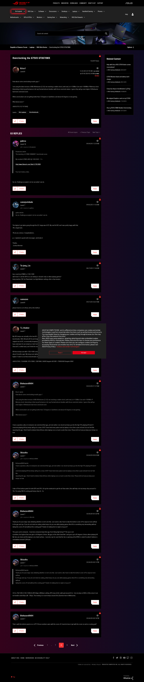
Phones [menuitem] (100, 11)
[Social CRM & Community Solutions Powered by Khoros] (128, 677)
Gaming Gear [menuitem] (51, 17)
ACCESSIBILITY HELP (42, 658)
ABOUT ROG (15, 658)
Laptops (32, 47)
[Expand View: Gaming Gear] (56, 17)
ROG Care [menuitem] (30, 11)
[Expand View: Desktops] (69, 11)
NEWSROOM (30, 658)
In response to (29, 147)
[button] (15, 121)
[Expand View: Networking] (68, 17)
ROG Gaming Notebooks (114, 70)
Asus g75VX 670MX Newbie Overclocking (119, 108)
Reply (95, 121)
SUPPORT (100, 3)
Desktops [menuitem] (64, 11)
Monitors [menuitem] (39, 17)
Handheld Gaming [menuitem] (87, 11)
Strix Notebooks (33, 112)
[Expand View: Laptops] (79, 11)
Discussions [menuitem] (53, 11)
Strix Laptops (22, 112)
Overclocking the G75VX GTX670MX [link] (59, 47)
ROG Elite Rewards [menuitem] (77, 17)
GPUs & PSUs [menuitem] (28, 17)
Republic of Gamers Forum (18, 47)
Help (126, 14)
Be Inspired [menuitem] (18, 11)
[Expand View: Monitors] (44, 17)
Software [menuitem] (41, 11)
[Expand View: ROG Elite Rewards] (84, 17)
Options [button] (129, 47)
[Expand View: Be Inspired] (24, 11)
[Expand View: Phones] (104, 11)
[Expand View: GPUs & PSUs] (33, 17)
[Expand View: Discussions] (58, 11)
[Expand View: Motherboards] (20, 17)
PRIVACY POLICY (96, 664)
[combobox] (72, 33)
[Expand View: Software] (46, 11)
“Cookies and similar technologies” (68, 347)
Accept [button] (83, 353)
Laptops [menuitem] (74, 11)
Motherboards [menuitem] (14, 17)
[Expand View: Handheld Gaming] (94, 11)
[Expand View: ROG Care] (35, 11)
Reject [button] (60, 353)
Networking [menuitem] (63, 17)
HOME (22, 658)
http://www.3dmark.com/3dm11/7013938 (28, 164)
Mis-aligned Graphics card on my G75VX (118, 98)
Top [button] (14, 677)
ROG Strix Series (42, 47)
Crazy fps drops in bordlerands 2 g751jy (118, 89)
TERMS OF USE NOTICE (84, 664)
